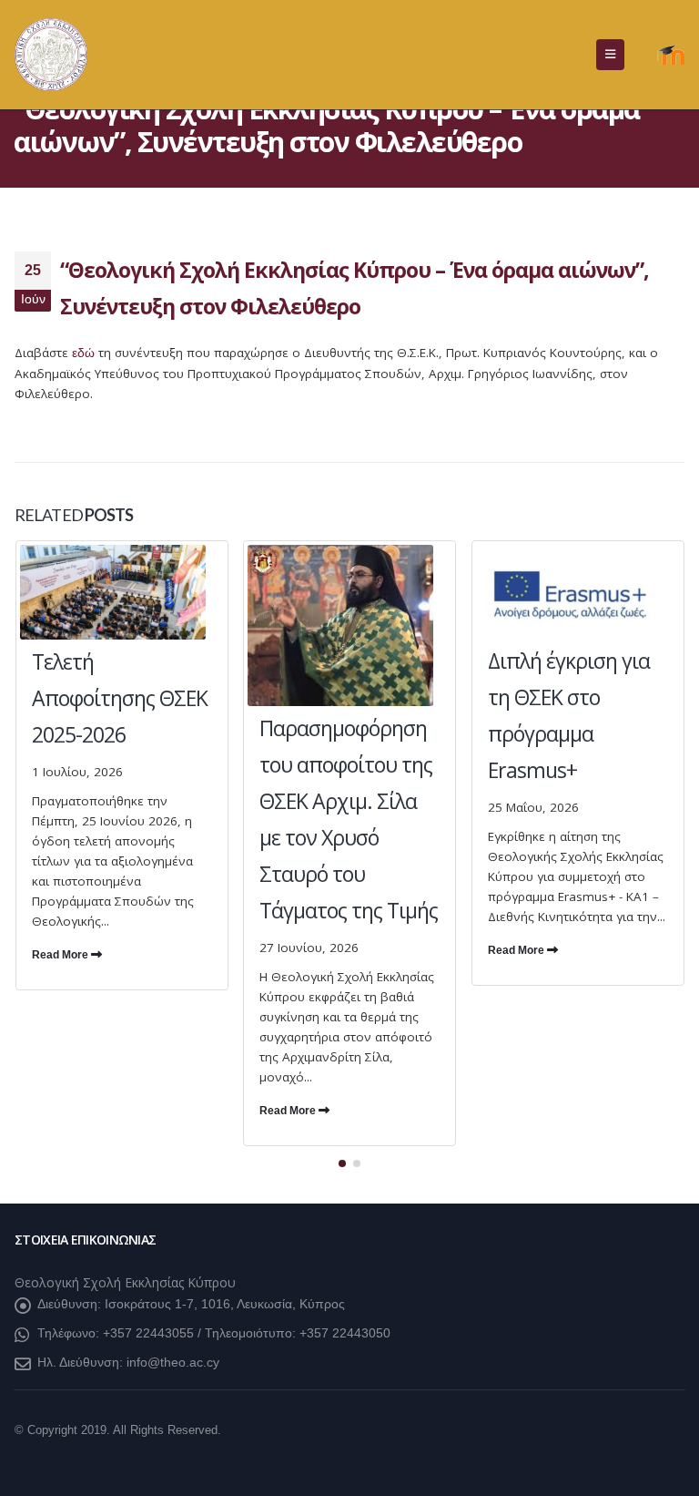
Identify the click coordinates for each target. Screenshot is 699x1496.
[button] (610, 54)
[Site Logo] (51, 54)
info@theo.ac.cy (173, 1362)
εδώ (83, 353)
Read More (61, 954)
